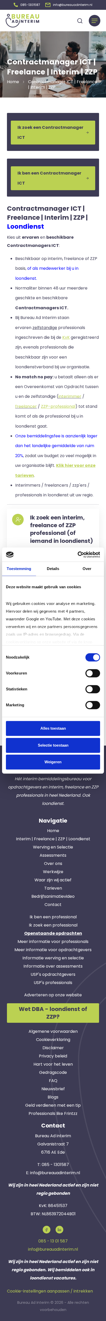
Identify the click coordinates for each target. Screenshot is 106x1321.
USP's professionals (53, 983)
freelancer (26, 406)
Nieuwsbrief (53, 1089)
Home (53, 831)
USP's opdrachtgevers (53, 974)
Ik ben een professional (53, 917)
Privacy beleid (53, 1056)
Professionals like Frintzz (53, 1113)
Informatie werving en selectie (53, 958)
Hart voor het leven (53, 1064)
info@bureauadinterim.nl (55, 1173)
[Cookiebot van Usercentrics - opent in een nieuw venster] (77, 554)
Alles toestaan (53, 728)
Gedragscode (53, 1072)
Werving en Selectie (53, 847)
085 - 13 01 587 (53, 1241)
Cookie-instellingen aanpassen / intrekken (50, 1291)
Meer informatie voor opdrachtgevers (53, 950)
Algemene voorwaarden (53, 1031)
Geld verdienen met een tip (53, 1105)
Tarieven (53, 888)
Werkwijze (53, 872)
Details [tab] (53, 568)
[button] (27, 5)
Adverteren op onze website (53, 995)
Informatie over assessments (53, 966)
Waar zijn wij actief (53, 880)
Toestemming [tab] (19, 568)
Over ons (53, 863)
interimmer (69, 396)
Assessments (53, 855)
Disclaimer (53, 1048)
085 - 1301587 (55, 1165)
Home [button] (13, 82)
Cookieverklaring (53, 1040)
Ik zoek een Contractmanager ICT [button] (50, 132)
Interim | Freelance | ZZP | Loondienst (53, 839)
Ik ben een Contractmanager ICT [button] (49, 178)
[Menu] (94, 20)
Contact (53, 905)
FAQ (53, 1081)
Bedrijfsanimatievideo (53, 896)
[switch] (92, 673)
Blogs (53, 1097)
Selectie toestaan (53, 745)
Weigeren (53, 762)
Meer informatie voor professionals (53, 941)
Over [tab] (87, 568)
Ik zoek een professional (53, 925)
